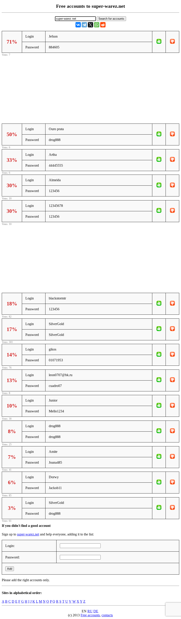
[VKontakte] (78, 24)
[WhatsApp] (96, 24)
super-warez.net (28, 534)
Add (9, 568)
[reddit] (103, 24)
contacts (107, 615)
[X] (90, 24)
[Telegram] (84, 24)
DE (95, 611)
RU (89, 611)
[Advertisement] (90, 88)
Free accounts (90, 615)
